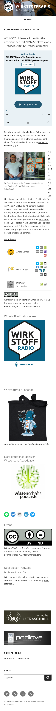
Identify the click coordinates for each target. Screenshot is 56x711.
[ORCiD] (44, 248)
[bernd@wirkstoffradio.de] (41, 275)
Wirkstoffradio (33, 6)
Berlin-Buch (33, 139)
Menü (29, 19)
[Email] (44, 285)
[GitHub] (44, 264)
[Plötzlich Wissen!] (41, 252)
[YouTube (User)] (44, 256)
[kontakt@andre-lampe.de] (41, 248)
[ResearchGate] (41, 268)
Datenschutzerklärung (14, 701)
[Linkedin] (40, 271)
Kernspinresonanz (13, 212)
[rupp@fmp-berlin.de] (44, 268)
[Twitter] (37, 248)
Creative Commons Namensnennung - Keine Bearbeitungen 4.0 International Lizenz (27, 303)
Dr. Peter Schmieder (36, 132)
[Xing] (43, 271)
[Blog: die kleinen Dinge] (37, 252)
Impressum (9, 658)
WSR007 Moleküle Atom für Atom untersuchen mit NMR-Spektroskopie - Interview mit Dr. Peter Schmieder (28, 42)
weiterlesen (10, 239)
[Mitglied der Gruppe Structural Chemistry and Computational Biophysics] (36, 271)
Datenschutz (23, 658)
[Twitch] (44, 252)
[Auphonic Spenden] (44, 275)
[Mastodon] (37, 268)
